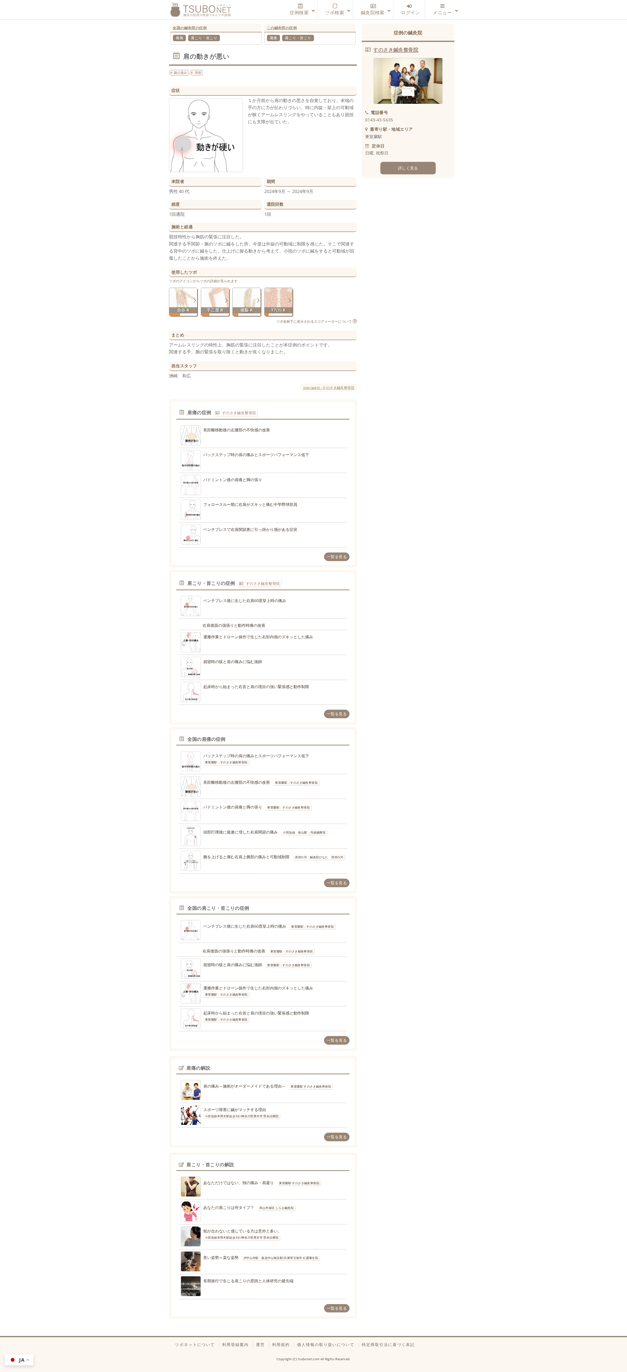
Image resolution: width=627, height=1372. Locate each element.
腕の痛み (180, 72)
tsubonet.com (309, 1359)
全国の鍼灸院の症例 (190, 27)
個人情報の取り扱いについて (325, 1344)
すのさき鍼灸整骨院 (328, 387)
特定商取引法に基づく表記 (388, 1344)
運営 (260, 1344)
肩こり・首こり (204, 37)
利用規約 (281, 1344)
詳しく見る (408, 168)
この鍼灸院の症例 (282, 27)
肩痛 (179, 37)
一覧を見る (337, 556)
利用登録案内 (235, 1344)
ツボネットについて (195, 1344)
